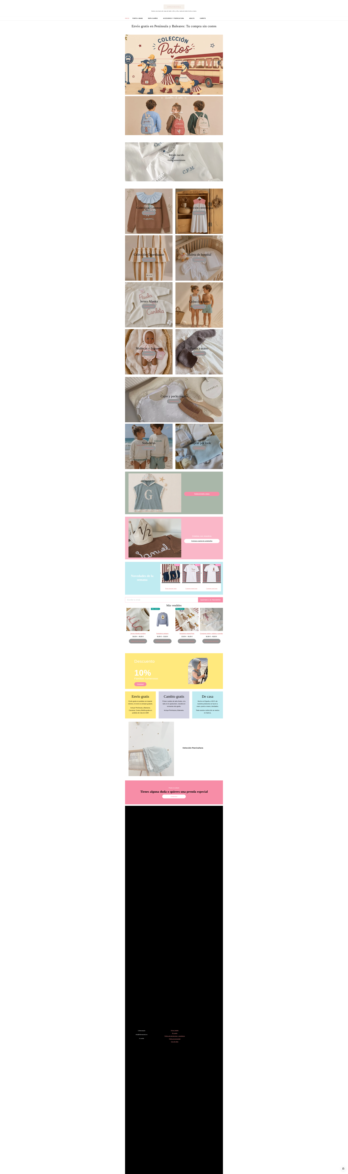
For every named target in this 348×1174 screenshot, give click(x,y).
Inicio (127, 18)
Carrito (203, 18)
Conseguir (140, 684)
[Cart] (343, 1169)
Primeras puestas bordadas (176, 160)
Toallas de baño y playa (201, 494)
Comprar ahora (149, 213)
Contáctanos (174, 796)
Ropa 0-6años (153, 18)
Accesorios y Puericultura (173, 18)
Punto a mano (137, 18)
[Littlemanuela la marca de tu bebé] (174, 7)
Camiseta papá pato (211, 588)
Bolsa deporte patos (171, 588)
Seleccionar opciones (138, 641)
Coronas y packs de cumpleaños (201, 541)
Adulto (191, 18)
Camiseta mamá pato (191, 588)
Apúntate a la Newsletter (210, 600)
